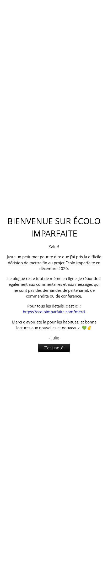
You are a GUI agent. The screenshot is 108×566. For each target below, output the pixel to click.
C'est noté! (54, 348)
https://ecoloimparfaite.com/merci (54, 311)
